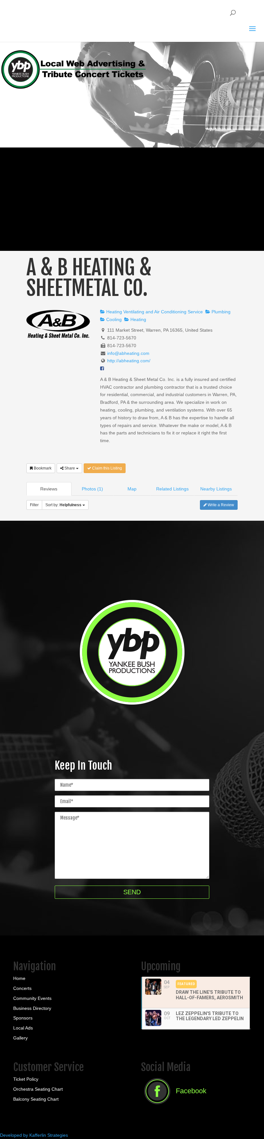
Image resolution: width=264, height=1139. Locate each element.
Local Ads (23, 1027)
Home (19, 978)
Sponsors (23, 1017)
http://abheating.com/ (128, 360)
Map (132, 488)
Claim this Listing (106, 468)
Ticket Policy (25, 1079)
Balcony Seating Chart (36, 1099)
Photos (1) (92, 488)
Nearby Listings (216, 488)
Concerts (22, 988)
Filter (34, 505)
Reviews (48, 488)
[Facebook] (173, 1106)
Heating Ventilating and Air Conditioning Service (154, 311)
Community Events (32, 998)
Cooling (113, 319)
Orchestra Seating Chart (38, 1089)
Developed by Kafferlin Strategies (34, 1135)
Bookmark (42, 468)
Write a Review (220, 505)
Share (69, 468)
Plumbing (220, 311)
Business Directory (32, 1008)
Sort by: (63, 505)
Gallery (20, 1037)
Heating (137, 319)
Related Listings (172, 488)
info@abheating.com (128, 353)
